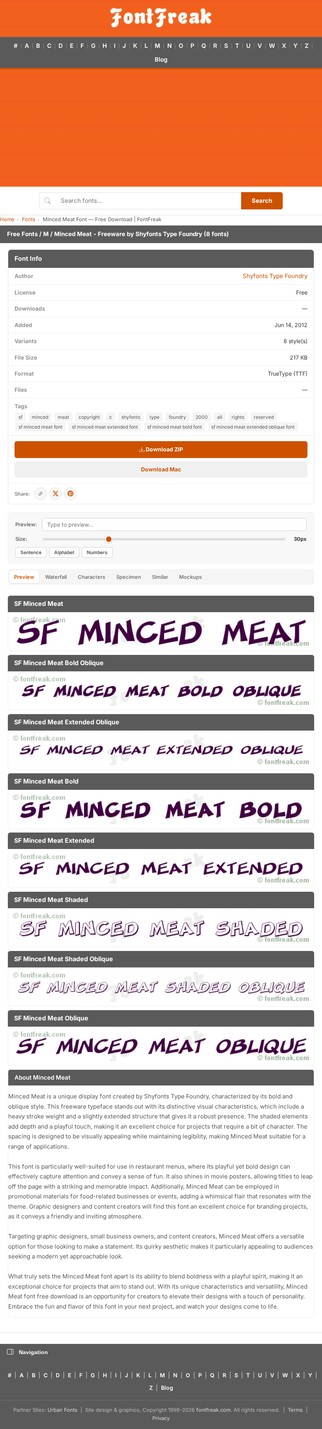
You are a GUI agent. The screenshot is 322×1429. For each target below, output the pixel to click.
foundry (177, 417)
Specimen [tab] (128, 577)
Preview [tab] (24, 577)
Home (7, 219)
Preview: (26, 524)
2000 (202, 417)
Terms (295, 1410)
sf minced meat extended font (105, 427)
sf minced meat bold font (174, 427)
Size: (21, 539)
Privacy (161, 1418)
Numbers (97, 552)
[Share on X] (55, 493)
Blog (161, 59)
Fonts (28, 219)
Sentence (31, 552)
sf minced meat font (40, 427)
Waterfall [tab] (56, 577)
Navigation (33, 1352)
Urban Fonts (62, 1410)
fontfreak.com (213, 1410)
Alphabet (64, 552)
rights (238, 417)
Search (262, 200)
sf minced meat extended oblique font (253, 427)
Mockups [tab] (190, 577)
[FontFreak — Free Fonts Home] (160, 17)
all (219, 417)
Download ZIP (164, 449)
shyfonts (130, 417)
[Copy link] (40, 493)
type (154, 417)
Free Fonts (22, 234)
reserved (264, 417)
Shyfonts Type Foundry (168, 234)
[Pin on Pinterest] (70, 493)
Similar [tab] (160, 577)
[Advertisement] (161, 128)
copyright (89, 417)
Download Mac (161, 469)
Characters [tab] (91, 577)
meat (63, 417)
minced (40, 417)
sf (20, 417)
